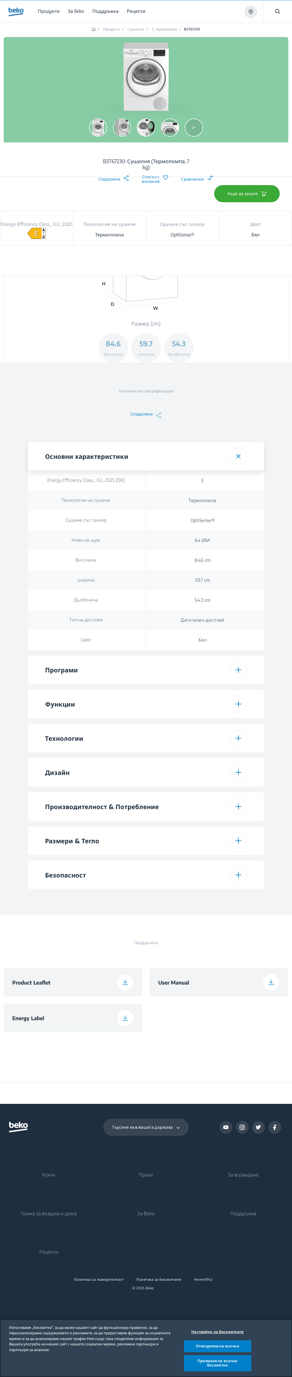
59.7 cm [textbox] (202, 580)
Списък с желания (151, 179)
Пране (146, 1174)
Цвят (86, 640)
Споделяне (109, 179)
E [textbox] (202, 480)
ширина (86, 580)
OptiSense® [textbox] (202, 520)
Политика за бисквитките (159, 1280)
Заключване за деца (86, 899)
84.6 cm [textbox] (202, 560)
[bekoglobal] (16, 12)
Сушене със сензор (85, 520)
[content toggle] (238, 456)
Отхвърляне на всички (217, 1346)
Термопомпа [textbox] (202, 500)
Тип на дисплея (86, 620)
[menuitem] (50, 11)
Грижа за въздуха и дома (49, 1213)
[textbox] (202, 899)
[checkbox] (202, 898)
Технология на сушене (86, 500)
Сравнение (192, 179)
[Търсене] (277, 11)
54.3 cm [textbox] (202, 600)
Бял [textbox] (202, 640)
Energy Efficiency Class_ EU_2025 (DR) (86, 480)
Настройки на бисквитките (217, 1331)
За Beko (146, 1213)
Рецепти (48, 1252)
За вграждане (243, 1174)
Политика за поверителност (99, 1280)
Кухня (48, 1174)
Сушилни (135, 29)
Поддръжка (243, 1213)
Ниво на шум (86, 540)
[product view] (98, 127)
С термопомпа (164, 29)
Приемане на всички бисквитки (217, 1363)
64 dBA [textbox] (202, 540)
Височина (85, 560)
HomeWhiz (203, 1280)
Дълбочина (86, 600)
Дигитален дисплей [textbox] (202, 620)
